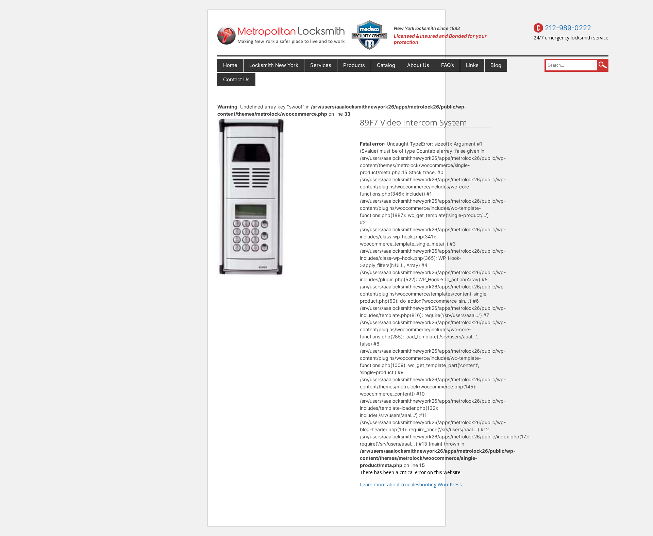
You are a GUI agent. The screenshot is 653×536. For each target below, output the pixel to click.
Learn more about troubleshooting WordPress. (411, 484)
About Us (418, 65)
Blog (495, 65)
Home (230, 65)
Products (354, 65)
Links (472, 65)
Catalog (386, 65)
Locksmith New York (273, 65)
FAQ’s (447, 65)
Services (320, 65)
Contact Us (236, 79)
